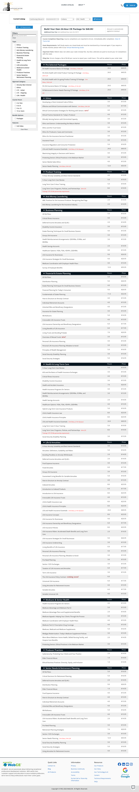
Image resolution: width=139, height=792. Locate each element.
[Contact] (122, 5)
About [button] (80, 5)
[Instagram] (131, 765)
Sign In (132, 5)
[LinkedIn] (123, 765)
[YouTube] (127, 765)
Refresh (98, 19)
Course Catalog (67, 5)
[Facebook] (119, 765)
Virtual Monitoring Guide (75, 47)
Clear (14, 38)
